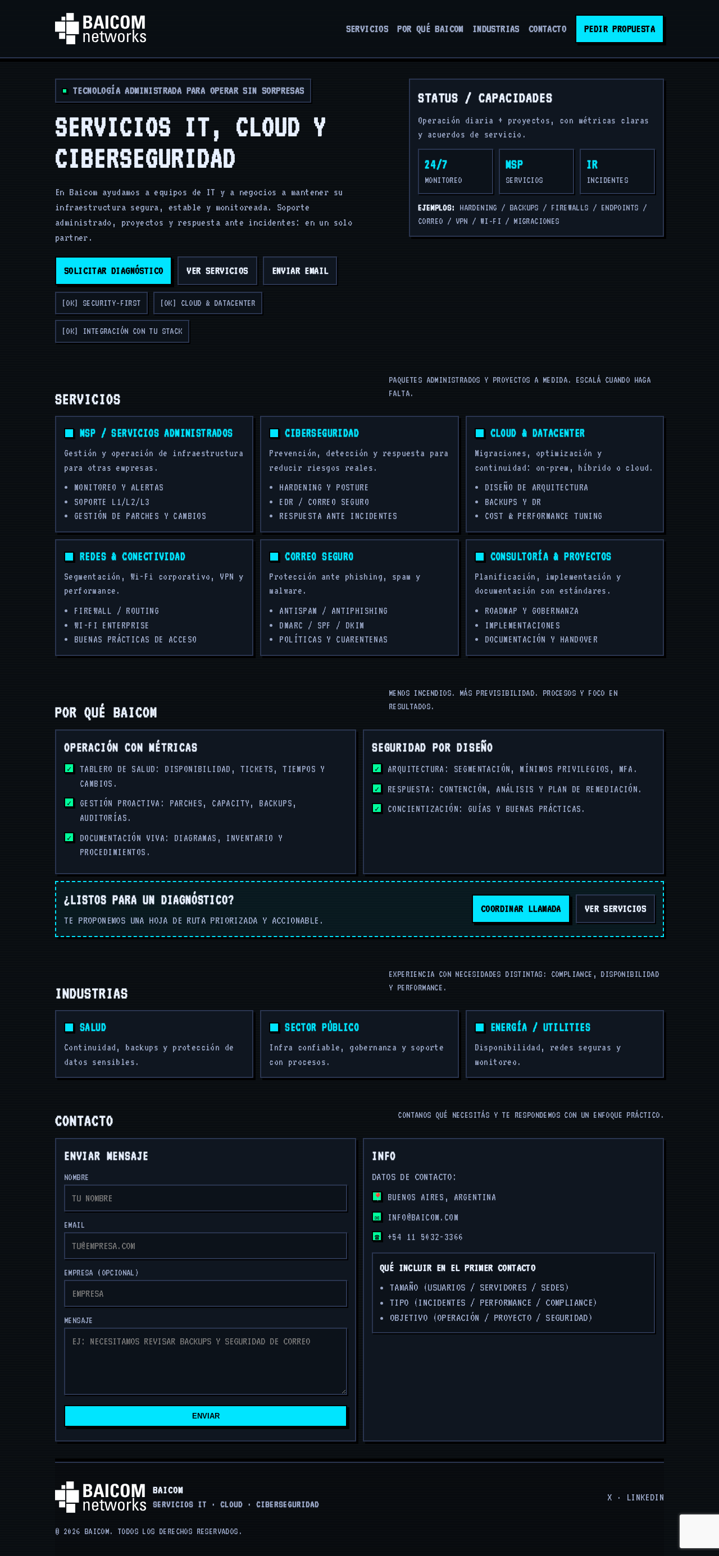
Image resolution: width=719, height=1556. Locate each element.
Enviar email (300, 270)
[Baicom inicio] (100, 29)
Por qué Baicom (430, 28)
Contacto (547, 28)
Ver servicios (217, 270)
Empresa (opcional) (101, 1273)
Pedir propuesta (619, 28)
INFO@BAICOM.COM (423, 1217)
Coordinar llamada (521, 908)
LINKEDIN (645, 1497)
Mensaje (78, 1320)
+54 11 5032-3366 (425, 1237)
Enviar (206, 1416)
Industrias (496, 28)
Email (74, 1225)
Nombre (76, 1177)
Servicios (367, 28)
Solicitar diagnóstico (113, 270)
